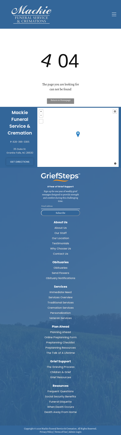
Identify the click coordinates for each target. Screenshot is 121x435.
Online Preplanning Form (60, 337)
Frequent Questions (61, 391)
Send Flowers (60, 273)
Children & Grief (60, 372)
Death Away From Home (60, 412)
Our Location (60, 238)
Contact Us (60, 254)
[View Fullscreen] (41, 121)
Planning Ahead (60, 332)
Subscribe (60, 213)
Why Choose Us (60, 248)
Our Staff (60, 233)
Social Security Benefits (60, 396)
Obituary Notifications (60, 278)
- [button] (41, 115)
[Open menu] (114, 14)
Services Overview (61, 297)
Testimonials (60, 243)
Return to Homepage (61, 100)
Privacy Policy (46, 432)
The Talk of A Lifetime (60, 353)
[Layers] (115, 111)
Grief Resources (60, 377)
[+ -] (78, 137)
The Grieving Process (61, 367)
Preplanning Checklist (60, 342)
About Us (60, 228)
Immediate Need (61, 292)
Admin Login (75, 432)
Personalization (60, 313)
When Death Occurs (60, 407)
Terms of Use (61, 432)
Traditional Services (61, 302)
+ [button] (41, 111)
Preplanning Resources (60, 347)
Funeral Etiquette (60, 401)
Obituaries (60, 268)
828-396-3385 (21, 142)
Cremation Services (61, 308)
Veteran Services (60, 318)
